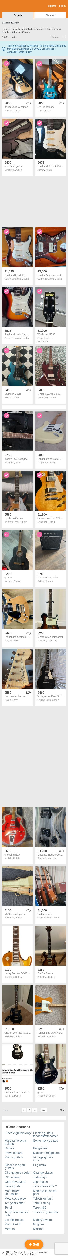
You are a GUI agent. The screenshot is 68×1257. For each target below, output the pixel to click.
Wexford (52, 858)
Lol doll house (14, 1219)
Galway (19, 977)
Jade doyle (40, 1177)
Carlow (55, 700)
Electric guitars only (18, 1133)
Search (18, 15)
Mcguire (38, 1224)
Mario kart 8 (12, 1224)
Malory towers (42, 1219)
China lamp (12, 1177)
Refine (54, 37)
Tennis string (41, 1203)
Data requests (44, 1252)
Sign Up (52, 6)
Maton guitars (14, 1157)
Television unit (42, 1198)
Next (62, 1110)
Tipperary (52, 640)
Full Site (6, 1252)
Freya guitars (13, 1152)
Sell (35, 1244)
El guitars (39, 1165)
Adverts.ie (17, 6)
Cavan (17, 581)
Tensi (8, 1207)
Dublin (18, 110)
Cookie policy (9, 1254)
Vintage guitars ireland (43, 1159)
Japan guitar (13, 1186)
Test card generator (46, 1212)
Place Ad (50, 15)
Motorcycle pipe (15, 1198)
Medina (10, 1229)
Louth (52, 462)
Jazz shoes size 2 (45, 1186)
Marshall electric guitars (16, 1142)
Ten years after (14, 1203)
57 (43, 1110)
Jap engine (40, 1181)
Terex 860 (39, 1207)
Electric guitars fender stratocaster (45, 1134)
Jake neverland (15, 1181)
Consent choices (28, 1254)
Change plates (43, 1172)
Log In (62, 6)
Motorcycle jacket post (44, 1192)
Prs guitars (40, 1148)
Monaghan (43, 341)
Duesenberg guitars (46, 1152)
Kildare (49, 581)
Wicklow (14, 640)
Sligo (18, 462)
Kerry (48, 110)
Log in (29, 1252)
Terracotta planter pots (16, 1214)
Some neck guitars (45, 1140)
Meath (48, 170)
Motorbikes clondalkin (12, 1192)
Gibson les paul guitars (15, 1166)
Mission (38, 1229)
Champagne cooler (17, 1172)
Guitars (9, 1148)
